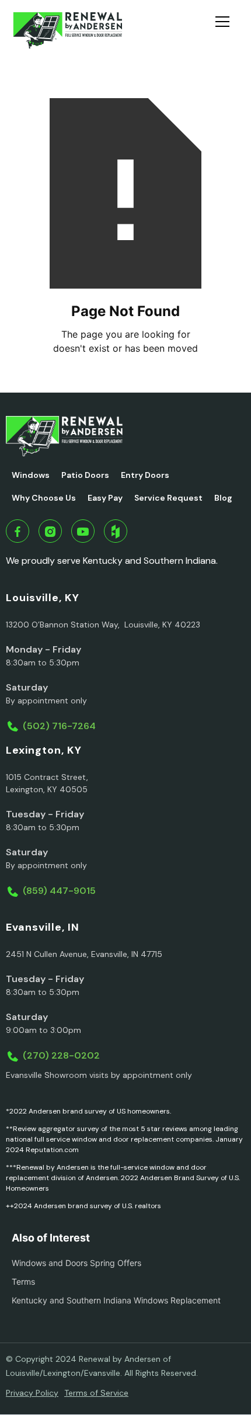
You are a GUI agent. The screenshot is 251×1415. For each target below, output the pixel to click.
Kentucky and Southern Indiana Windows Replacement (116, 1300)
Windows (31, 475)
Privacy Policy (32, 1393)
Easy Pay (105, 498)
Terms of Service (96, 1393)
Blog (223, 498)
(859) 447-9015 (59, 891)
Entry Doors (145, 475)
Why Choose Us (44, 498)
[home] (67, 30)
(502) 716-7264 (59, 726)
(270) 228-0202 (61, 1055)
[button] (227, 30)
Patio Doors (85, 475)
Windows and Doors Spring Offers (76, 1263)
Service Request (168, 498)
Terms (23, 1281)
